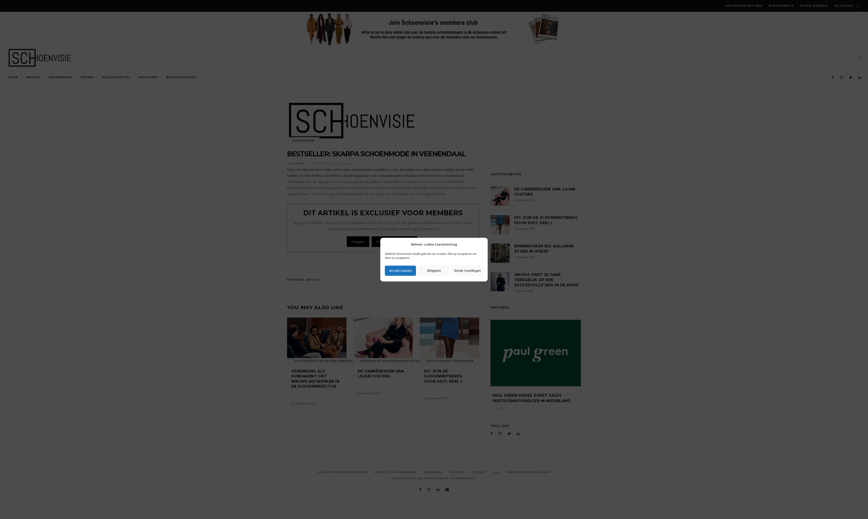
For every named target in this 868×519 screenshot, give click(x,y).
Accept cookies (400, 271)
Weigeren (434, 271)
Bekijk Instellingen (467, 271)
